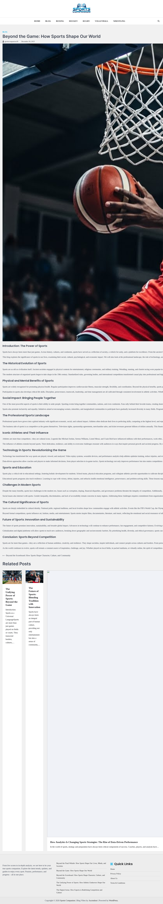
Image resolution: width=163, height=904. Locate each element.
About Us (113, 878)
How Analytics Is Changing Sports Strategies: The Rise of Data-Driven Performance (94, 842)
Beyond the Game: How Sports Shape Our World (74, 871)
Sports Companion (67, 900)
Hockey (73, 21)
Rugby (86, 21)
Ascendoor (93, 900)
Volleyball (101, 21)
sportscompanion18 (11, 41)
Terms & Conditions (117, 883)
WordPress (113, 900)
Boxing (60, 21)
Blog (48, 21)
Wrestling (119, 21)
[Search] (158, 21)
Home (37, 21)
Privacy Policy (115, 874)
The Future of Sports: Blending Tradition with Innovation (34, 598)
